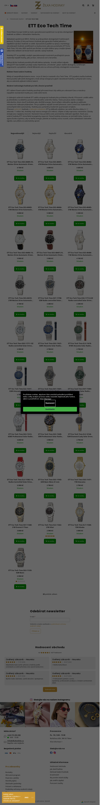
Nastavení (50, 403)
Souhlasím (50, 409)
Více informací (45, 399)
